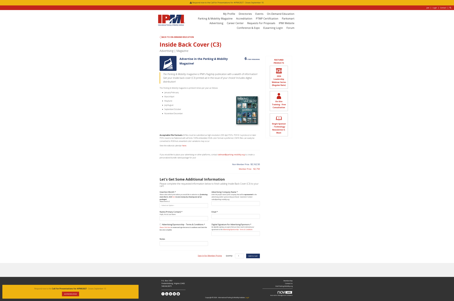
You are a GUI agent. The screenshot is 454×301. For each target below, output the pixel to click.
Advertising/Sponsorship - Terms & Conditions (238, 229)
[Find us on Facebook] (163, 293)
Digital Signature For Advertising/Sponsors (231, 224)
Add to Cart (253, 256)
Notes (162, 239)
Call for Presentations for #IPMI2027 (227, 2)
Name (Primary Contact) (170, 212)
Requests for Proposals (261, 23)
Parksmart (288, 18)
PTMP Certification (267, 18)
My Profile (229, 13)
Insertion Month (167, 192)
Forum (290, 28)
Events (259, 13)
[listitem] (429, 7)
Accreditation (244, 18)
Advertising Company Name (224, 192)
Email (214, 212)
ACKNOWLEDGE (70, 294)
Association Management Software (281, 295)
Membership (288, 281)
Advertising (216, 23)
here (184, 145)
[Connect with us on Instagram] (170, 293)
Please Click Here (165, 227)
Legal (247, 298)
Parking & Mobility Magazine (215, 18)
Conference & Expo (248, 28)
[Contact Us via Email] (178, 293)
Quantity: (229, 256)
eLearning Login (273, 28)
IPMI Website (286, 23)
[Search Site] (451, 7)
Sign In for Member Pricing (210, 255)
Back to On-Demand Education (178, 37)
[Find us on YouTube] (174, 293)
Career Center (235, 23)
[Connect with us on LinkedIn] (166, 293)
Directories (245, 13)
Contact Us (289, 283)
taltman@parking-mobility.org (231, 154)
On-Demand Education (280, 13)
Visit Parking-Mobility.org (284, 286)
